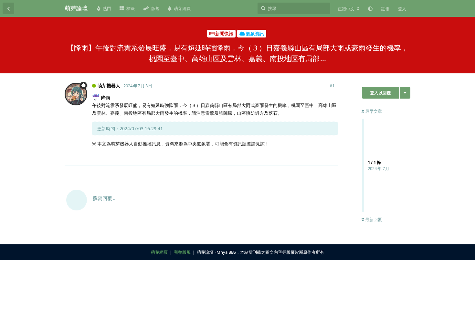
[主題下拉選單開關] (405, 93)
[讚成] (305, 156)
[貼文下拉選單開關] (332, 156)
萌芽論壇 (76, 8)
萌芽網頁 (159, 252)
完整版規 (182, 252)
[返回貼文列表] (8, 8)
